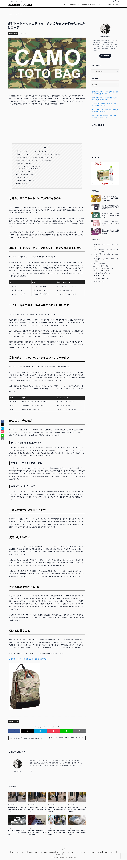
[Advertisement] (47, 124)
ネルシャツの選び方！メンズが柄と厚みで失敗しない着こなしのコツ (105, 111)
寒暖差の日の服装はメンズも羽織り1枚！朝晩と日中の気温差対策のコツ (105, 93)
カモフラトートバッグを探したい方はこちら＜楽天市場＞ (28, 659)
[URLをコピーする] (79, 731)
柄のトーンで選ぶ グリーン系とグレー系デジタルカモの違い (39, 154)
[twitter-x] (113, 1)
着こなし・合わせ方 (25, 163)
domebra (17, 771)
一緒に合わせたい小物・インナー (29, 174)
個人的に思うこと (24, 183)
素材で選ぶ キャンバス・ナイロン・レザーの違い (35, 160)
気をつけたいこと (24, 177)
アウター (86, 852)
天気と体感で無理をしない (27, 180)
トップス (70, 852)
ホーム (13, 852)
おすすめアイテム (13, 33)
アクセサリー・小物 (96, 852)
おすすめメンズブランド (35, 852)
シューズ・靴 (78, 852)
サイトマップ (67, 854)
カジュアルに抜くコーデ (28, 171)
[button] (14, 731)
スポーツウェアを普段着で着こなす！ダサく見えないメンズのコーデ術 (105, 117)
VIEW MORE (105, 56)
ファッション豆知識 (49, 852)
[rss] (115, 1)
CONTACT (58, 854)
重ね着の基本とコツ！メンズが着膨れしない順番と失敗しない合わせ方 (105, 99)
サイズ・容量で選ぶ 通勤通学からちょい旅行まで (35, 157)
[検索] (118, 1)
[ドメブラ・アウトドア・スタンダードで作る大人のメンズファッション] (20, 5)
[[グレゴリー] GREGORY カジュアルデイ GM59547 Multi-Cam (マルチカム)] (24, 709)
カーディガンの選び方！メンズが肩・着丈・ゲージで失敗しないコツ (105, 105)
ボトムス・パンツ (61, 852)
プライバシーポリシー (109, 852)
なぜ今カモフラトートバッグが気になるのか (33, 151)
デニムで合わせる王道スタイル (30, 166)
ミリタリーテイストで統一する (30, 169)
